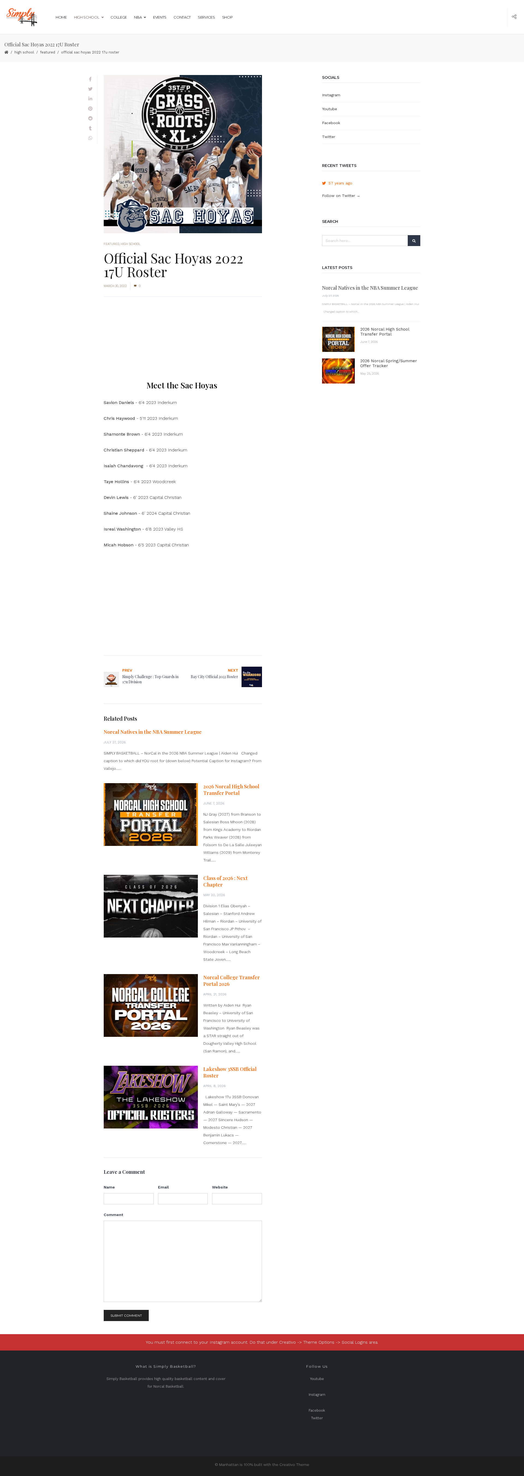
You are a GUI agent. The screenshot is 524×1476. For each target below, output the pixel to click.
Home (61, 17)
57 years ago (340, 183)
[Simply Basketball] (21, 17)
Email (163, 1187)
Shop (227, 17)
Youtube (329, 109)
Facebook (331, 123)
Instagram (331, 95)
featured (47, 52)
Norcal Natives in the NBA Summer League (153, 732)
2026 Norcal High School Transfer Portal (231, 789)
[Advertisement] (183, 341)
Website (220, 1187)
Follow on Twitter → (341, 195)
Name (109, 1187)
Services (206, 17)
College (119, 17)
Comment (113, 1214)
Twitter (328, 136)
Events (159, 17)
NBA (138, 17)
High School (86, 17)
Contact (182, 17)
